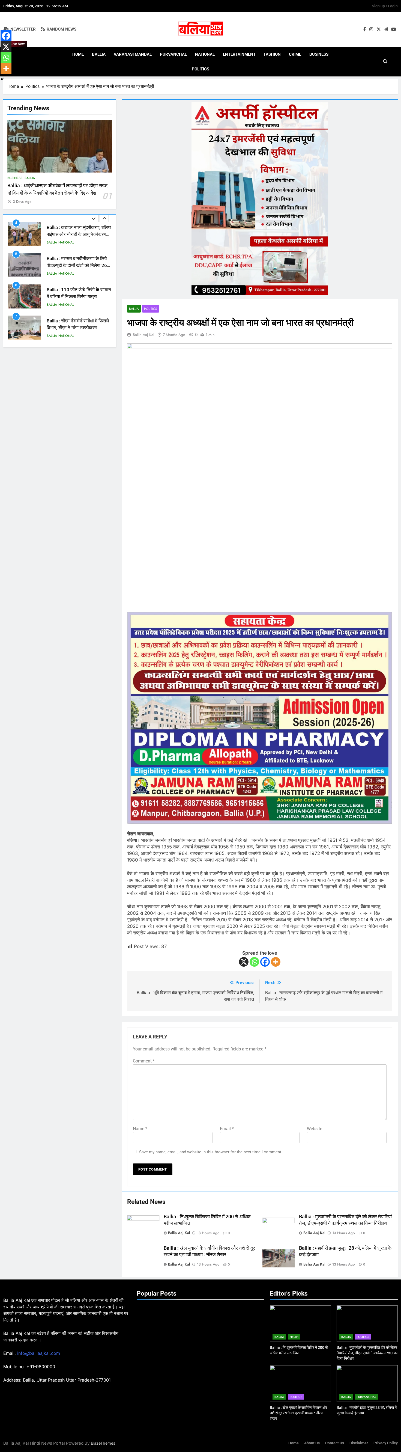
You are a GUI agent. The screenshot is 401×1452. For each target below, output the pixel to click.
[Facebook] (265, 962)
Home (78, 54)
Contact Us (334, 1443)
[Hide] (2, 79)
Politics (200, 69)
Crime (295, 54)
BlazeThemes (103, 1443)
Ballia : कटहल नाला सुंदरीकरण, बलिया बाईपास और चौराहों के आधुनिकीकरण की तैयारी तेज (79, 234)
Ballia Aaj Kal (143, 334)
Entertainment (239, 54)
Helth (294, 1337)
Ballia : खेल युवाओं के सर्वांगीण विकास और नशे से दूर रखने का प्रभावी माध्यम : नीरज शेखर (298, 1413)
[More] (275, 962)
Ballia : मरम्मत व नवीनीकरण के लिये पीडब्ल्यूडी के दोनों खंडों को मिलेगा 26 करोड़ (77, 265)
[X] (244, 962)
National (205, 54)
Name (140, 1128)
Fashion (272, 54)
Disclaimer (358, 1443)
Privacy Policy (385, 1443)
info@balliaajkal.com (38, 1353)
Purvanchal (173, 54)
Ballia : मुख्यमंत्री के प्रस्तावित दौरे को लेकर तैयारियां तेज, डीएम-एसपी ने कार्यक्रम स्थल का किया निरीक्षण (367, 1353)
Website (314, 1128)
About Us (312, 1443)
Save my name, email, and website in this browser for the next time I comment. (210, 1152)
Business (318, 54)
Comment (144, 1061)
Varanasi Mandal (133, 54)
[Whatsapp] (254, 962)
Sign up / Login (385, 6)
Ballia (99, 54)
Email (227, 1128)
